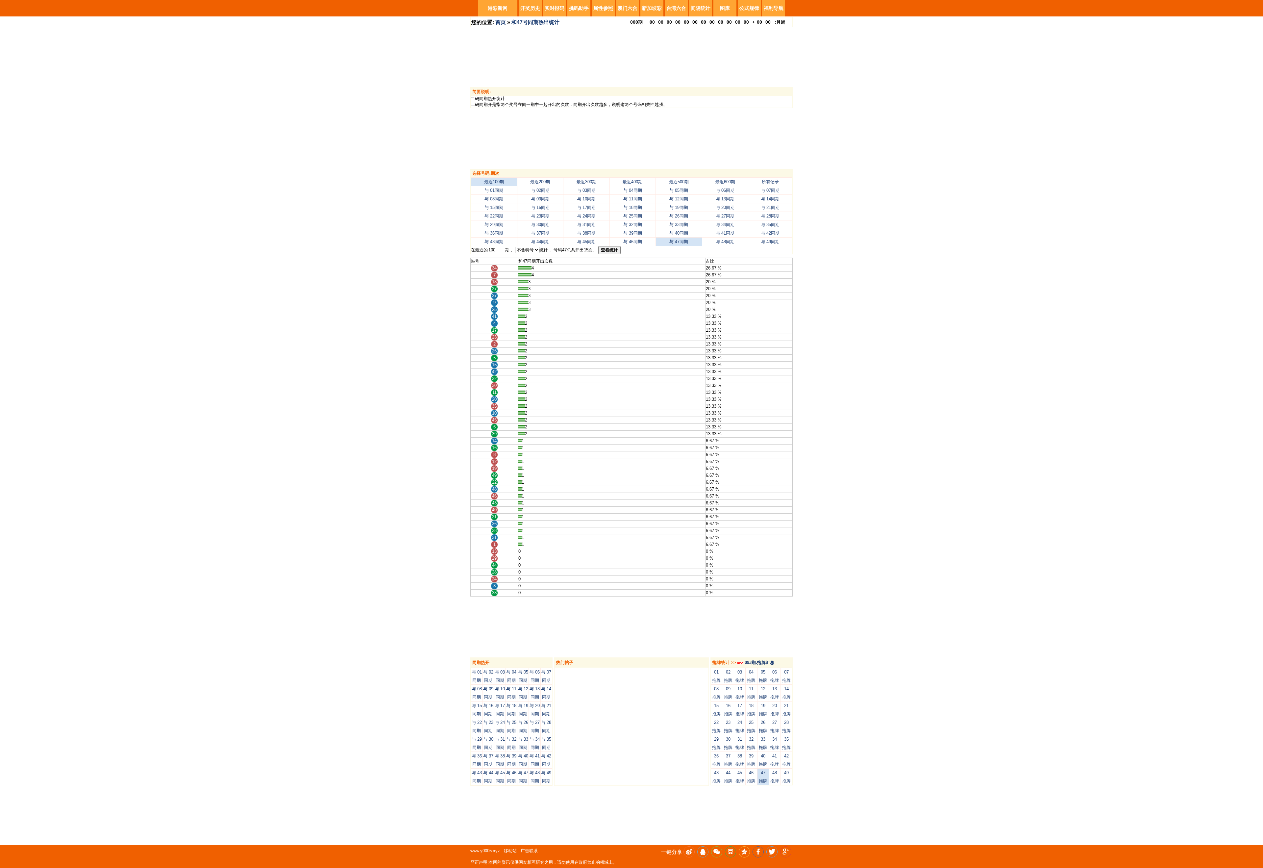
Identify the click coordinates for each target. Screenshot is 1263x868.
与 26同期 (678, 216)
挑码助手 (579, 8)
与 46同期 (632, 241)
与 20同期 (725, 207)
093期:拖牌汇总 (758, 662)
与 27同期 (725, 216)
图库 (725, 8)
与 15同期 (493, 207)
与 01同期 (493, 190)
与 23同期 (540, 216)
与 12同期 (678, 198)
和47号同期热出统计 (535, 22)
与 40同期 (678, 233)
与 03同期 (586, 190)
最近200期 (540, 181)
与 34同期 (725, 224)
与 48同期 (725, 241)
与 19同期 (678, 207)
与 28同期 (770, 216)
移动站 (510, 850)
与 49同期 (770, 241)
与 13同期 (725, 198)
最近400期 (632, 181)
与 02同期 (540, 190)
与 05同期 (678, 190)
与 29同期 (493, 224)
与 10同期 (586, 198)
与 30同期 (540, 224)
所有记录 (770, 181)
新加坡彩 (652, 8)
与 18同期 (632, 207)
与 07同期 (770, 190)
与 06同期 (725, 190)
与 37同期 (540, 233)
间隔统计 (700, 8)
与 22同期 (493, 216)
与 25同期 (632, 216)
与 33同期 (678, 224)
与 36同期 (493, 233)
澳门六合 (627, 8)
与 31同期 (586, 224)
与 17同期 (586, 207)
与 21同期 (770, 207)
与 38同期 (586, 233)
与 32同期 (632, 224)
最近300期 (586, 181)
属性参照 (603, 8)
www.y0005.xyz (485, 850)
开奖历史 (530, 8)
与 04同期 (632, 190)
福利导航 (773, 8)
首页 (500, 22)
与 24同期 (586, 216)
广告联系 (529, 850)
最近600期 (725, 181)
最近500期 (679, 181)
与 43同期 (493, 241)
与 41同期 (725, 233)
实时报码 (554, 8)
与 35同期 (770, 224)
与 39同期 (632, 233)
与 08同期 (493, 198)
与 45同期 (586, 241)
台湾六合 (676, 8)
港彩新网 (498, 8)
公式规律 (749, 8)
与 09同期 (540, 198)
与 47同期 (678, 241)
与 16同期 (540, 207)
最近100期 (494, 181)
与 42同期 (770, 233)
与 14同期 (770, 198)
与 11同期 (632, 198)
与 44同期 (540, 241)
